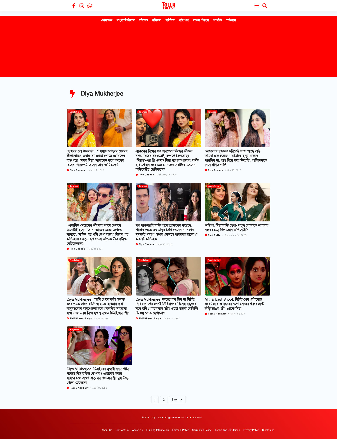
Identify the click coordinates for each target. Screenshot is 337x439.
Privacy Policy (251, 430)
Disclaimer (268, 430)
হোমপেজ (106, 20)
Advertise (137, 430)
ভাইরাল (231, 20)
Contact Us (122, 430)
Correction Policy (201, 430)
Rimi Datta (214, 235)
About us (107, 430)
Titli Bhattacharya (81, 318)
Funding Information (157, 430)
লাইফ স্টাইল (201, 20)
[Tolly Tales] (168, 5)
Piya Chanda (77, 170)
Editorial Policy (180, 430)
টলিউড (143, 20)
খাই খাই (184, 20)
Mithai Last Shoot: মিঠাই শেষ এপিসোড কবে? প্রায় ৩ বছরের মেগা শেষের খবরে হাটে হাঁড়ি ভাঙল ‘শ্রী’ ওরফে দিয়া (234, 304)
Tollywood (143, 112)
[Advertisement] (168, 50)
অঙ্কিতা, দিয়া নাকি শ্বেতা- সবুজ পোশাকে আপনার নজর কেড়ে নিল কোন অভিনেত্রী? (236, 227)
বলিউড (156, 20)
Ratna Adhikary (217, 313)
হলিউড (170, 20)
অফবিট (217, 20)
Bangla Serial (75, 112)
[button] (265, 5)
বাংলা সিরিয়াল (126, 20)
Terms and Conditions (227, 430)
